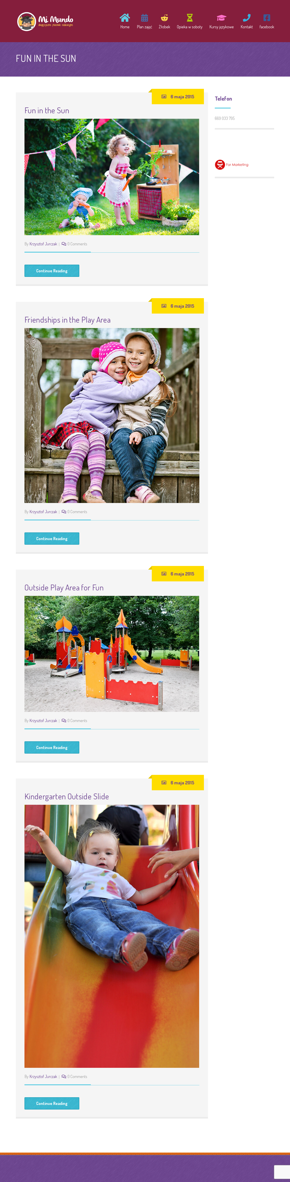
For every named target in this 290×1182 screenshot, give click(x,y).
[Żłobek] (164, 21)
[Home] (125, 21)
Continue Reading (52, 270)
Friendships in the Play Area (67, 319)
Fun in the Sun (46, 110)
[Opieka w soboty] (189, 21)
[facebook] (265, 21)
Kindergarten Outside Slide (66, 796)
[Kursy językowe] (221, 21)
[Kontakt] (247, 21)
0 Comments (77, 243)
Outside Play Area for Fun (64, 587)
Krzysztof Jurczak (43, 243)
